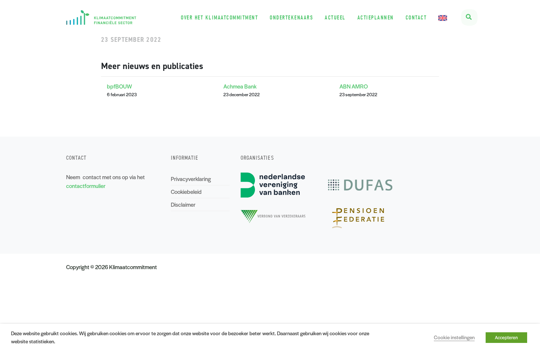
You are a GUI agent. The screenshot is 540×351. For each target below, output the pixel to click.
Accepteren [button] (506, 337)
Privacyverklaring (191, 178)
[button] (469, 17)
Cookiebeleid (186, 191)
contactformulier (85, 185)
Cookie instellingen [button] (454, 337)
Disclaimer (183, 204)
